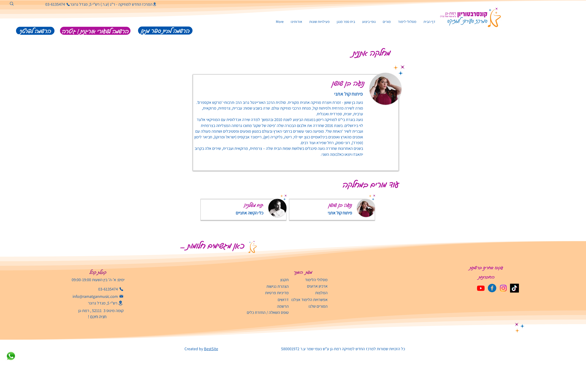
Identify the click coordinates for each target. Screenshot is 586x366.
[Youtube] (480, 288)
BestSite (211, 348)
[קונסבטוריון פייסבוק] (492, 288)
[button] (319, 22)
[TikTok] (514, 288)
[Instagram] (503, 288)
